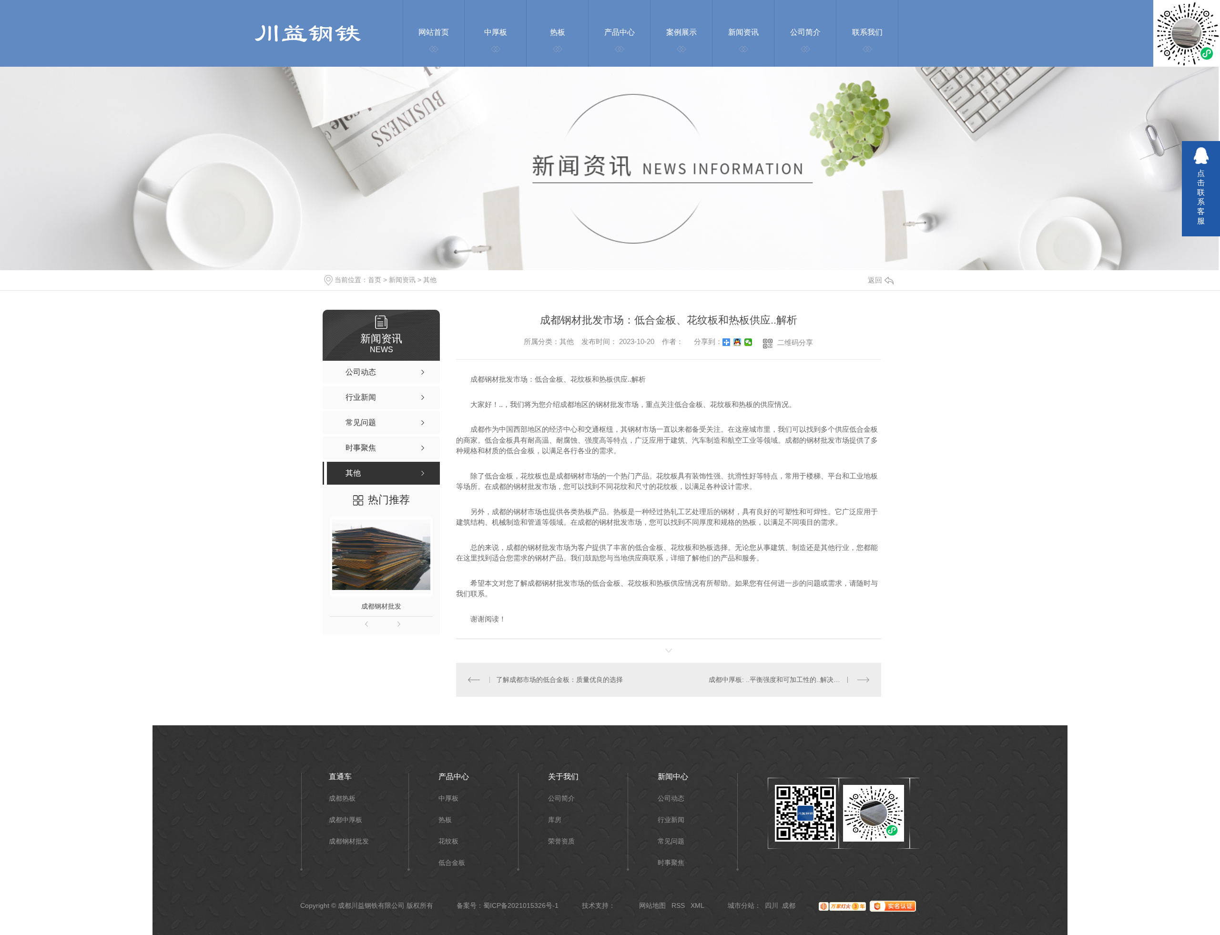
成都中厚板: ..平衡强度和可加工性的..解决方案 (778, 679)
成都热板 (342, 798)
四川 (771, 905)
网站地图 (652, 905)
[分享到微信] (748, 342)
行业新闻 (671, 819)
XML (697, 905)
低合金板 (451, 862)
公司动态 (671, 798)
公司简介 (561, 798)
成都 (788, 905)
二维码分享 (795, 342)
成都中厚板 (345, 819)
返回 (875, 280)
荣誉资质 (561, 841)
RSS (678, 905)
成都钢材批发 (381, 606)
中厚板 (448, 798)
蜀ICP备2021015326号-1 (521, 905)
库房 (554, 819)
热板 (445, 819)
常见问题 (671, 841)
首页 (374, 280)
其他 (430, 280)
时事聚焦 (671, 862)
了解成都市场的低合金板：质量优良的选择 (559, 679)
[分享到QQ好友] (737, 342)
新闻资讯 (402, 280)
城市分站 (741, 905)
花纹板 (448, 841)
